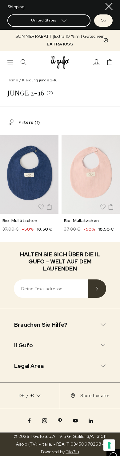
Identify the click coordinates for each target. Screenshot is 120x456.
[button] (60, 40)
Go (103, 20)
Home (12, 80)
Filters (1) (29, 122)
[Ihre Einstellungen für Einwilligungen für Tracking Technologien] (109, 445)
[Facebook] (29, 420)
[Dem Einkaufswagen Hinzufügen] (49, 207)
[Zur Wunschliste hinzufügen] (41, 207)
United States (43, 20)
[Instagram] (44, 420)
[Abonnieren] (97, 288)
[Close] (108, 6)
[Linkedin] (90, 420)
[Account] (96, 62)
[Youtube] (75, 420)
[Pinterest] (60, 420)
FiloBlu (72, 451)
